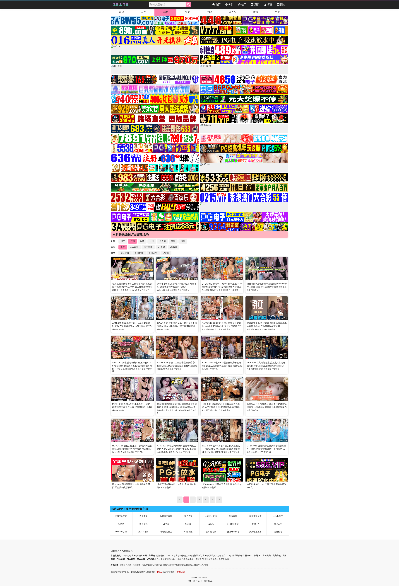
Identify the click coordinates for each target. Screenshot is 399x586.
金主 (118, 290)
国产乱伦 (197, 581)
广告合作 (181, 572)
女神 (163, 290)
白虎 (135, 290)
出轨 (123, 369)
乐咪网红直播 (166, 516)
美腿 (144, 369)
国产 (143, 11)
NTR (265, 329)
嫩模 (114, 290)
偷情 (127, 369)
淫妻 (253, 329)
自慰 (176, 410)
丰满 (171, 410)
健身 (167, 290)
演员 (256, 4)
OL (162, 452)
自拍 (159, 290)
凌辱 (131, 369)
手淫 (220, 290)
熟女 (253, 369)
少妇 (216, 410)
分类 (230, 4)
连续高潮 (173, 290)
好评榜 (166, 253)
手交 (261, 452)
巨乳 (208, 290)
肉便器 (123, 452)
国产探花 (208, 581)
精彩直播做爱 (255, 516)
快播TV (255, 524)
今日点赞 (153, 253)
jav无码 (161, 247)
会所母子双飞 (233, 531)
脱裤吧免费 (211, 531)
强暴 (159, 369)
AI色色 (121, 524)
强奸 (208, 329)
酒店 (167, 369)
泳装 (248, 452)
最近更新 (125, 253)
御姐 (159, 410)
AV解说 (173, 247)
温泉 (122, 290)
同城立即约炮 (121, 516)
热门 (243, 4)
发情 (180, 410)
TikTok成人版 (121, 531)
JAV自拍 (134, 247)
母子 (208, 369)
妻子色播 (188, 516)
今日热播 (139, 253)
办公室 (175, 452)
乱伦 (204, 290)
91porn (188, 524)
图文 (282, 4)
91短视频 (188, 531)
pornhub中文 (233, 524)
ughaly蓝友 (278, 516)
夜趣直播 (143, 516)
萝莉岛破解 (143, 531)
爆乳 (167, 410)
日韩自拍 (145, 290)
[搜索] (188, 4)
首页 (218, 4)
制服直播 (233, 516)
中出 (131, 290)
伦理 (209, 11)
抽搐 (188, 410)
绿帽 (248, 329)
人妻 (248, 369)
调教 (212, 290)
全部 (123, 247)
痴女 (114, 452)
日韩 (165, 11)
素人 (139, 290)
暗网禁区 (143, 524)
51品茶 (211, 524)
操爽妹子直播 (211, 516)
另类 (277, 11)
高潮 (184, 410)
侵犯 (212, 329)
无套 (265, 369)
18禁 (189, 581)
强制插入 (226, 290)
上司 (181, 452)
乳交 (216, 290)
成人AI (232, 11)
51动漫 (166, 524)
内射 (179, 290)
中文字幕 (148, 247)
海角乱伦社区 (166, 531)
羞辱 (135, 369)
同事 (229, 452)
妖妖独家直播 (255, 531)
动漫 (255, 11)
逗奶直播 (278, 531)
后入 (127, 290)
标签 (269, 4)
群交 (257, 329)
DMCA (159, 572)
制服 (225, 452)
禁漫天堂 (278, 524)
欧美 (187, 11)
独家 (248, 290)
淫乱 (220, 410)
